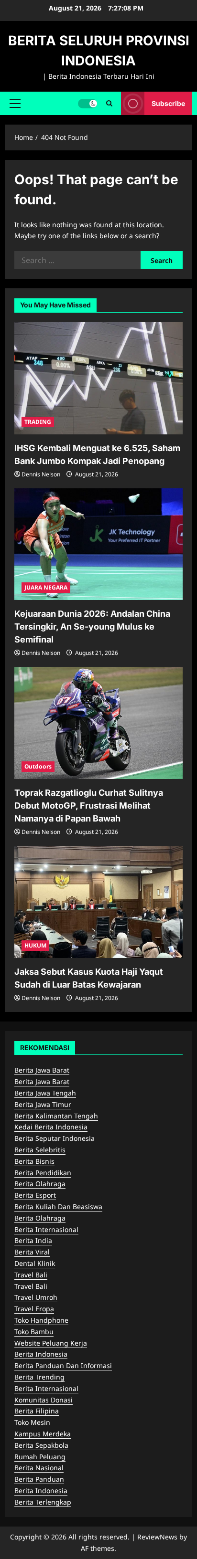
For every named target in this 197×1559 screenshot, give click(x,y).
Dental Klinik (34, 1263)
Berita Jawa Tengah (45, 1092)
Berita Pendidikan (42, 1172)
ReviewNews (157, 1536)
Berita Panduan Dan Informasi (63, 1365)
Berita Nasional (39, 1467)
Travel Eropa (34, 1308)
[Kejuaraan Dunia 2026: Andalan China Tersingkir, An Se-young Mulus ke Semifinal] (98, 544)
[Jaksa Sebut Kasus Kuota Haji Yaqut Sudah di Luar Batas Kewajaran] (98, 902)
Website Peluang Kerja (50, 1343)
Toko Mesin (32, 1422)
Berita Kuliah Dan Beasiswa (58, 1206)
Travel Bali (30, 1274)
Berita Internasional (46, 1229)
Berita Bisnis (34, 1161)
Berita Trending (39, 1376)
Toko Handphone (41, 1320)
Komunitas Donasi (43, 1399)
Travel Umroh (35, 1297)
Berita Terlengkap (42, 1501)
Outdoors (38, 766)
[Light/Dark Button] (87, 103)
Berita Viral (32, 1251)
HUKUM (35, 945)
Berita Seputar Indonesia (54, 1138)
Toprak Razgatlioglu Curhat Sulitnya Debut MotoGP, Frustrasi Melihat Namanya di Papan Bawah (88, 805)
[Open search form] (109, 103)
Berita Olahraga (40, 1183)
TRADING (37, 422)
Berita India (33, 1240)
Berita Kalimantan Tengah (56, 1115)
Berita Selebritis (40, 1149)
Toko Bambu (34, 1331)
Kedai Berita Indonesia (51, 1126)
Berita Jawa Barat (41, 1069)
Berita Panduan (39, 1479)
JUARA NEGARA (45, 587)
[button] (15, 103)
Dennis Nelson (41, 474)
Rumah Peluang (40, 1456)
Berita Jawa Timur (42, 1104)
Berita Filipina (36, 1410)
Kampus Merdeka (42, 1433)
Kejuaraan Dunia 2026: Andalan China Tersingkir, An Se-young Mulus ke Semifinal (92, 626)
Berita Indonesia (40, 1354)
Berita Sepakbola (41, 1445)
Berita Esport (35, 1195)
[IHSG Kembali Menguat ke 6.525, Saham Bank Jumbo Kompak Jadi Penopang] (98, 378)
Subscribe (168, 103)
